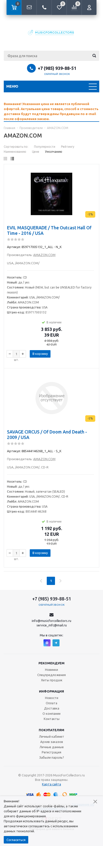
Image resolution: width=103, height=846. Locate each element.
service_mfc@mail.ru (51, 625)
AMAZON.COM (44, 255)
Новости (51, 698)
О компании (51, 713)
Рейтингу (67, 146)
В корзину (40, 353)
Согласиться (16, 840)
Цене (35, 151)
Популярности (44, 146)
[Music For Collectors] (51, 33)
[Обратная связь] (29, 7)
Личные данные (52, 747)
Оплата (51, 703)
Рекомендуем (51, 663)
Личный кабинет (51, 736)
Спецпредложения (51, 675)
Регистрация (51, 752)
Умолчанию (53, 151)
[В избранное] (92, 179)
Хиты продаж (51, 680)
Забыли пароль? (51, 757)
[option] (51, 111)
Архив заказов (51, 741)
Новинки (51, 669)
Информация (51, 691)
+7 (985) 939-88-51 (57, 68)
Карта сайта (51, 784)
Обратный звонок (57, 74)
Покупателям (51, 730)
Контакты (52, 718)
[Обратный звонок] (44, 7)
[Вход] (89, 7)
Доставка (51, 708)
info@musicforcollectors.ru (51, 620)
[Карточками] (5, 158)
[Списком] (12, 158)
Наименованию (15, 151)
